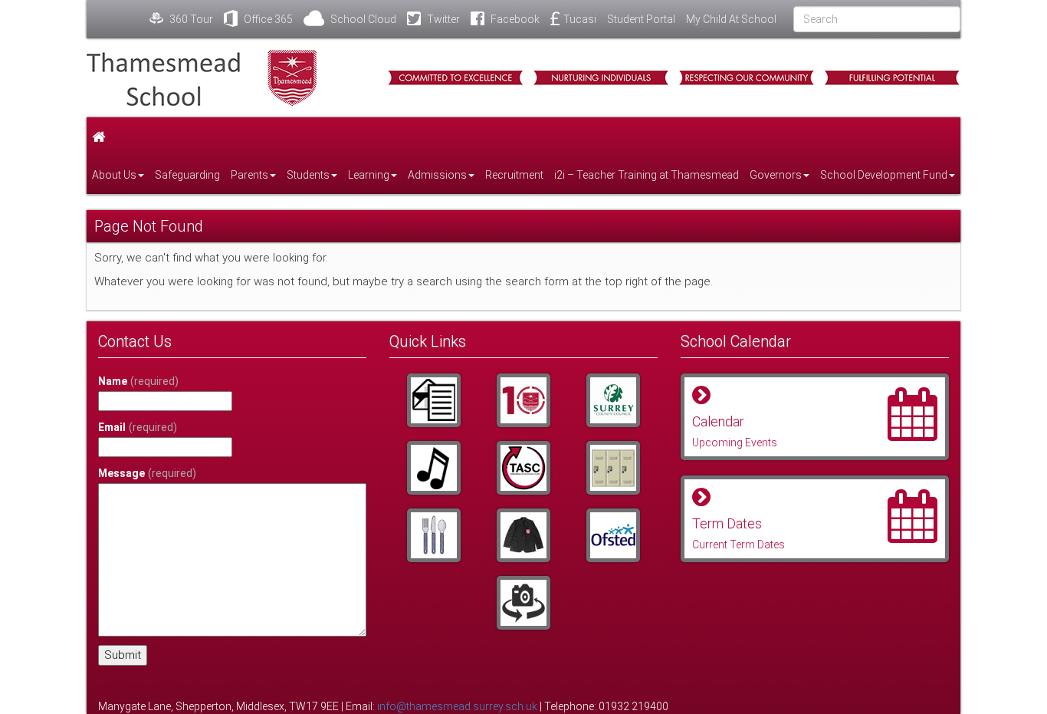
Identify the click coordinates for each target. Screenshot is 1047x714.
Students (308, 175)
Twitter (442, 19)
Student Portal (641, 19)
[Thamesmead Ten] (524, 400)
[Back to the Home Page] (225, 78)
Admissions (437, 175)
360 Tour (190, 19)
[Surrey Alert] (612, 400)
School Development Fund (883, 175)
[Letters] (434, 400)
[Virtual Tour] (524, 603)
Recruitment (514, 175)
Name (138, 381)
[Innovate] (434, 535)
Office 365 (267, 19)
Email (137, 427)
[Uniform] (524, 535)
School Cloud (362, 19)
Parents (249, 175)
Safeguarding (187, 175)
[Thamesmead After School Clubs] (524, 468)
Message (147, 473)
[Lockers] (612, 468)
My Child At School (731, 19)
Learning (368, 175)
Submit (122, 655)
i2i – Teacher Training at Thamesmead (646, 175)
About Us (114, 175)
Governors (776, 175)
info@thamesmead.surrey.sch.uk (457, 706)
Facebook (514, 19)
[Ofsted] (612, 535)
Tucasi (579, 19)
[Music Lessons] (434, 468)
